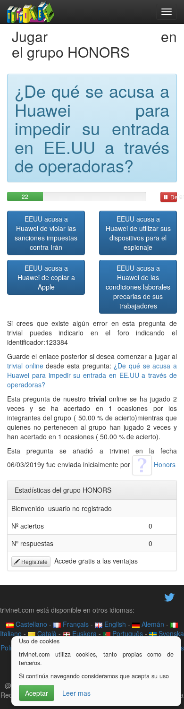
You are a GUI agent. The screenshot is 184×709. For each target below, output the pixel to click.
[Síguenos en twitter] (169, 596)
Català (46, 633)
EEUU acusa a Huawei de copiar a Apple (46, 277)
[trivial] (31, 12)
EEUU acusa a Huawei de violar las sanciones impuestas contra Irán (46, 233)
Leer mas (76, 693)
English (114, 624)
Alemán (152, 624)
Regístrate (34, 561)
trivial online (25, 365)
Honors (164, 464)
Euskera (83, 633)
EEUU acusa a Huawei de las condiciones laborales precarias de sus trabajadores (138, 286)
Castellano (30, 624)
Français (75, 624)
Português (126, 633)
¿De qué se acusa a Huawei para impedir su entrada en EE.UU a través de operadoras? (92, 375)
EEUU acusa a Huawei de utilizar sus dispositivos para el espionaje (138, 233)
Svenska (170, 633)
